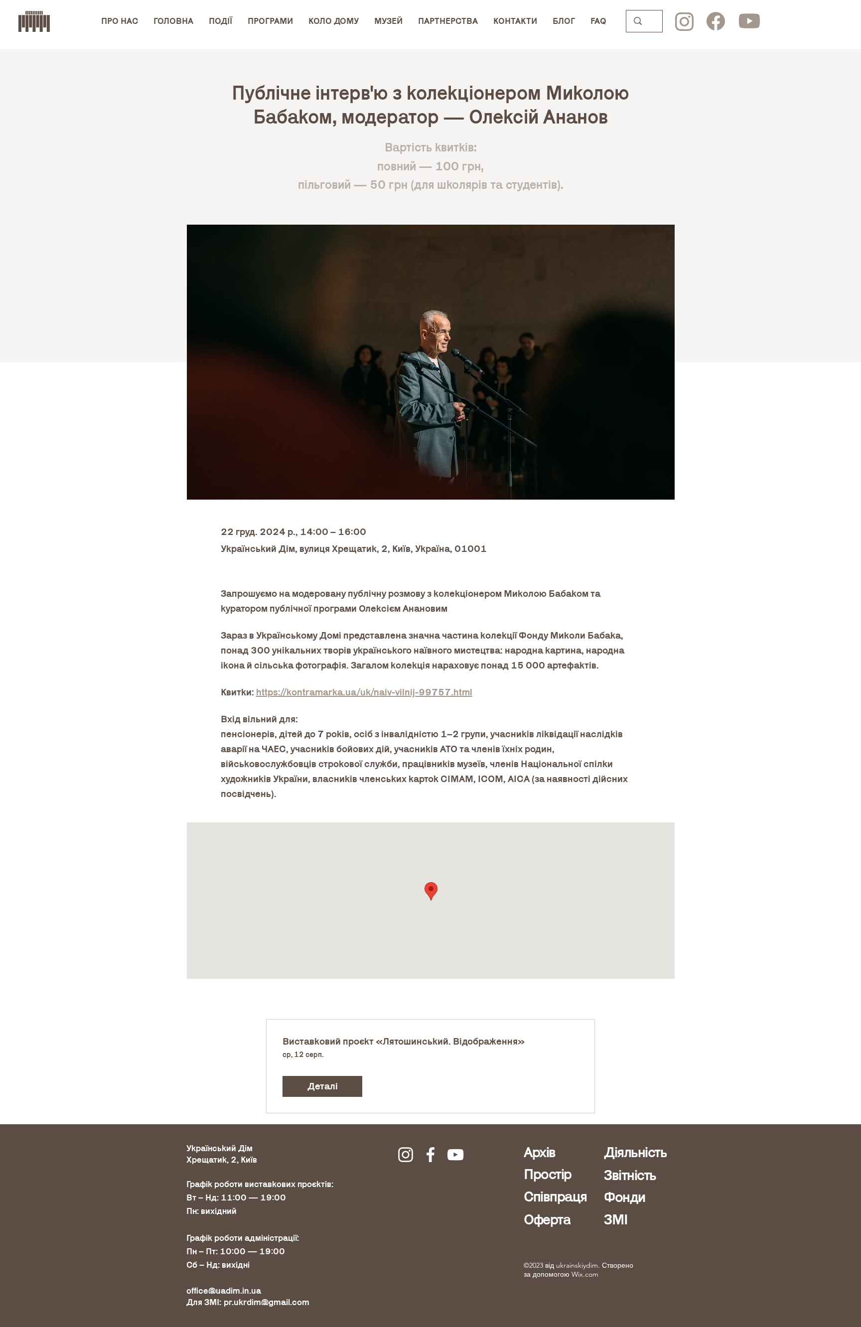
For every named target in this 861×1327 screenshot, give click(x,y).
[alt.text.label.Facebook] (430, 1155)
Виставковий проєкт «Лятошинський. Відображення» (404, 1042)
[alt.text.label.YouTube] (455, 1155)
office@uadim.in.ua (223, 1291)
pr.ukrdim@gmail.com (266, 1302)
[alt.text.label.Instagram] (406, 1155)
